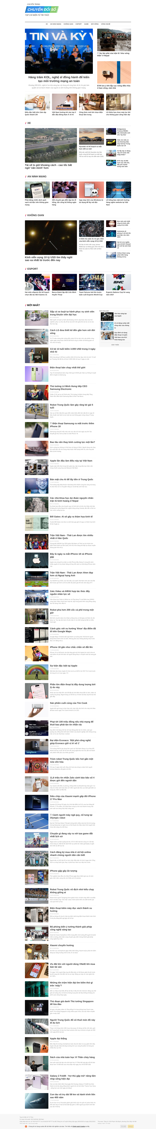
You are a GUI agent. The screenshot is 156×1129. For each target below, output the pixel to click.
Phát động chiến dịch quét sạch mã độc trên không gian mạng (36, 202)
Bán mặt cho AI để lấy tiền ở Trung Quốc (71, 479)
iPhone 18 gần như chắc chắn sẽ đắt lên (71, 647)
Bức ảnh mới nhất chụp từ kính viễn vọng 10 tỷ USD (123, 223)
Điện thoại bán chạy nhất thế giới (67, 367)
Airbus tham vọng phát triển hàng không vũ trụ (123, 255)
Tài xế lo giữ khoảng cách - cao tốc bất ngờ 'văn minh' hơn (48, 166)
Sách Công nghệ (104, 311)
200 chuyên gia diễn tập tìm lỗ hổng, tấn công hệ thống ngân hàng (64, 202)
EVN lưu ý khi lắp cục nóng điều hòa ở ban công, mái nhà (113, 87)
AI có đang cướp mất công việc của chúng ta (121, 325)
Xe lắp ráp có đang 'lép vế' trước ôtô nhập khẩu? (123, 152)
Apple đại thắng (58, 1038)
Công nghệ (105, 24)
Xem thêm (115, 345)
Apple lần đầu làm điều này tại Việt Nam (71, 461)
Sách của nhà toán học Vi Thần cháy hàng (72, 1057)
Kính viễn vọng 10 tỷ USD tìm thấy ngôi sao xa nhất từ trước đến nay (48, 259)
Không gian (68, 24)
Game (86, 24)
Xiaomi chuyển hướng (62, 945)
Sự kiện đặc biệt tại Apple (63, 666)
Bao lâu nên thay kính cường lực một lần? (72, 442)
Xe (47, 24)
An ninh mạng (55, 24)
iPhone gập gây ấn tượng (63, 871)
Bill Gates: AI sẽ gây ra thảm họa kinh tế (71, 516)
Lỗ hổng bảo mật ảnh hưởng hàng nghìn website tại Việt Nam (117, 202)
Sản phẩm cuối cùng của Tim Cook (68, 703)
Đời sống (95, 24)
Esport (79, 24)
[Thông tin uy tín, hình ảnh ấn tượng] (42, 15)
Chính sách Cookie (79, 1126)
